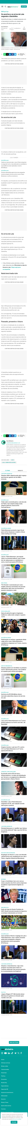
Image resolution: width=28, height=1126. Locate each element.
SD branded (4, 1095)
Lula (12, 459)
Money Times (4, 1102)
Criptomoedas (5, 1069)
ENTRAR (24, 6)
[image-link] (14, 488)
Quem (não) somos (6, 1105)
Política (3, 1076)
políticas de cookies (16, 1119)
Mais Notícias (14, 1042)
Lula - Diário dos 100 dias (8, 462)
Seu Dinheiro (4, 26)
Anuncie (3, 1099)
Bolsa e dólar (4, 1066)
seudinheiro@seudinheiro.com (13, 442)
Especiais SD (4, 1089)
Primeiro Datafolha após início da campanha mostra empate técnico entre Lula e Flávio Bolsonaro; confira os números (13, 174)
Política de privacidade (7, 1112)
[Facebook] (21, 1053)
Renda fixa (4, 1082)
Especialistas (4, 1086)
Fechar (14, 1122)
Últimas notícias (5, 1062)
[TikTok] (12, 1053)
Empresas (4, 1072)
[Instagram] (2, 1053)
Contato (3, 1109)
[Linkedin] (9, 1053)
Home (2, 1059)
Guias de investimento (7, 1092)
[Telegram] (15, 1053)
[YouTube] (5, 1053)
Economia (4, 1079)
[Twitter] (18, 1053)
